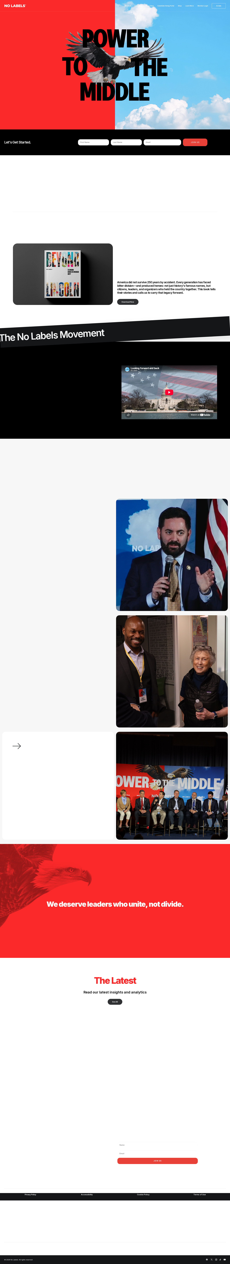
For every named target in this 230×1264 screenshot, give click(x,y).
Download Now (128, 302)
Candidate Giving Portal (165, 6)
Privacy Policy (30, 1194)
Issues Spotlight (210, 1019)
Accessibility (87, 1194)
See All (115, 1002)
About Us (128, 6)
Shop (180, 6)
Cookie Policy (143, 1194)
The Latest (150, 6)
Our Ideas (138, 6)
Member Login (203, 6)
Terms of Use (199, 1194)
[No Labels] (15, 5)
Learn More (189, 6)
